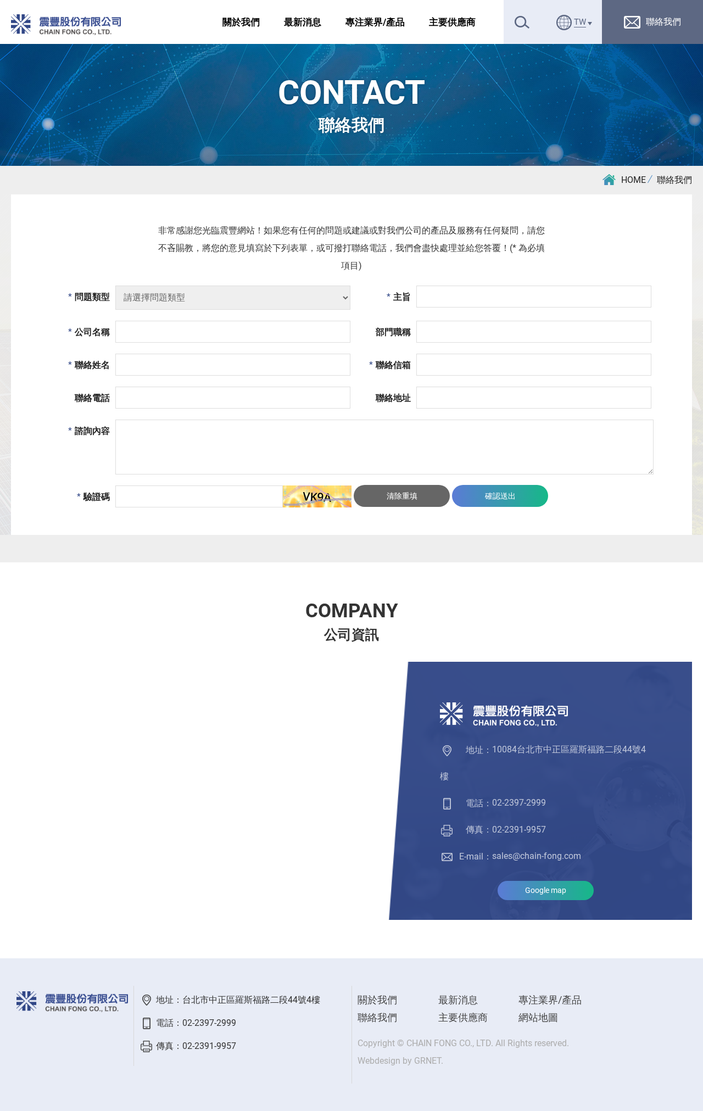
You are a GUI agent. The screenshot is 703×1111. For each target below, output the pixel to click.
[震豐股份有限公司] (66, 24)
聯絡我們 (674, 180)
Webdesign (379, 1061)
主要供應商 (452, 21)
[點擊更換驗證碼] (317, 496)
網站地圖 (538, 1017)
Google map (545, 890)
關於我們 (241, 21)
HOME (633, 180)
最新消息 (302, 21)
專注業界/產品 (375, 21)
